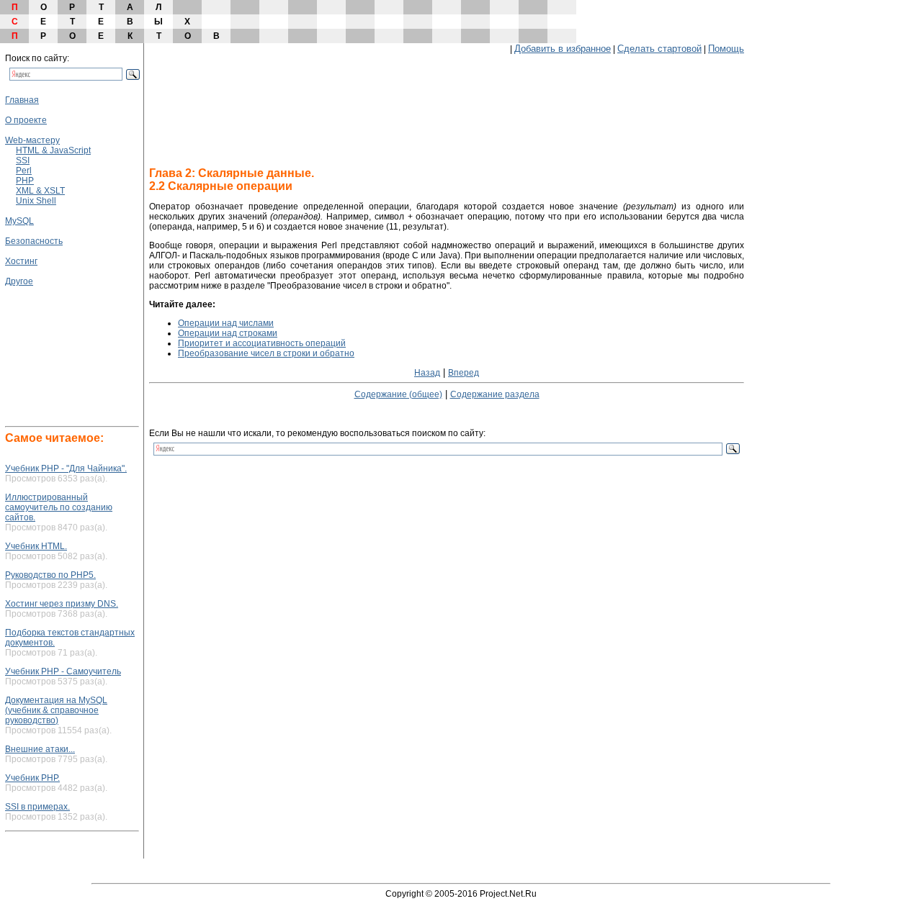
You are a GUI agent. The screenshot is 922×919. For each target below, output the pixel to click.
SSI (23, 160)
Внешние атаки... (40, 749)
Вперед (463, 373)
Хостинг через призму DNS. (61, 604)
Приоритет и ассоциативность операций (262, 343)
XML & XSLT (40, 191)
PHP (25, 181)
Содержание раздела (495, 394)
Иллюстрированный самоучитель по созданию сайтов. (58, 507)
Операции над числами (226, 323)
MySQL (19, 221)
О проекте (26, 120)
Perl (24, 171)
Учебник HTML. (36, 546)
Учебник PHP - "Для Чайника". (66, 468)
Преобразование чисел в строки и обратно (266, 353)
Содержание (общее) (398, 394)
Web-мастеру (32, 140)
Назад (427, 373)
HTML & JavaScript (53, 150)
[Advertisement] (48, 328)
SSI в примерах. (37, 807)
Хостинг (21, 261)
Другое (19, 281)
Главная (22, 100)
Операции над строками (227, 333)
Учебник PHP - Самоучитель (63, 671)
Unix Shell (36, 201)
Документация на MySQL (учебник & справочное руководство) (56, 710)
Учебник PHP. (32, 778)
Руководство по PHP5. (50, 575)
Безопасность (34, 241)
